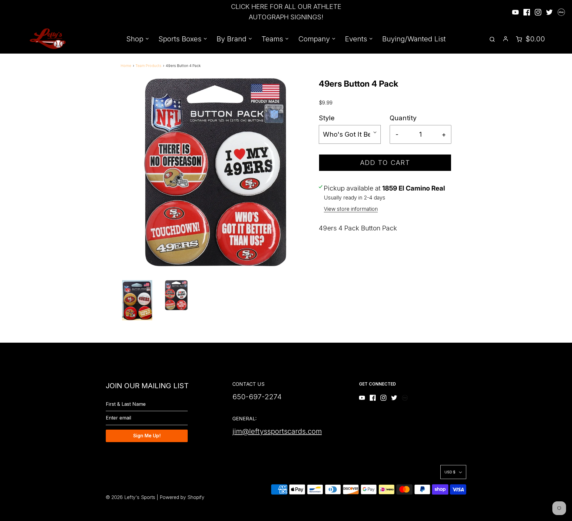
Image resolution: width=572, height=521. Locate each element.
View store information (351, 209)
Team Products (148, 65)
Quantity (403, 118)
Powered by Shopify (182, 497)
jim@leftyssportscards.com (277, 431)
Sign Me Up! (147, 436)
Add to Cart (385, 162)
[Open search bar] (492, 38)
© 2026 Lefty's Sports (130, 497)
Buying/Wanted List (414, 39)
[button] (137, 300)
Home (126, 65)
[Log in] (505, 39)
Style (327, 118)
